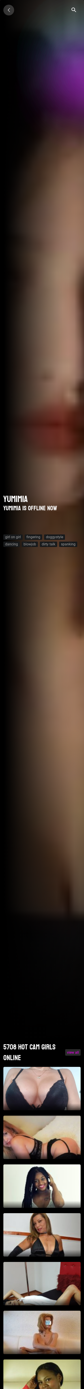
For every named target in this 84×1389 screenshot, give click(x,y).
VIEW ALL (73, 1052)
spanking (68, 544)
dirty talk (48, 544)
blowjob (30, 544)
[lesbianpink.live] (8, 10)
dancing (11, 544)
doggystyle (54, 537)
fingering (33, 537)
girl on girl (13, 537)
